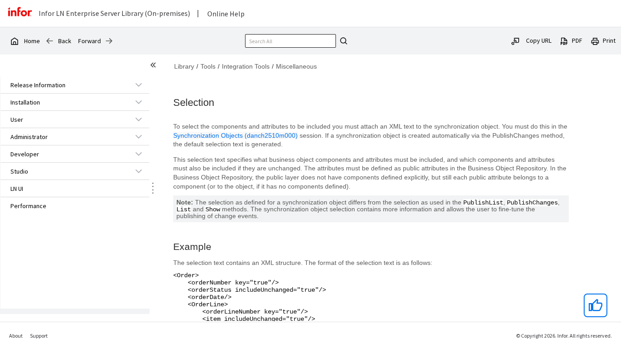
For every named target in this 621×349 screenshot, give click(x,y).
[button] (64, 85)
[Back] (49, 41)
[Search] (342, 41)
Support (39, 335)
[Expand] (139, 84)
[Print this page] (595, 40)
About (16, 335)
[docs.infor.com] (14, 41)
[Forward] (109, 41)
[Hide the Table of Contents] (154, 66)
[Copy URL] (515, 40)
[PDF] (564, 40)
